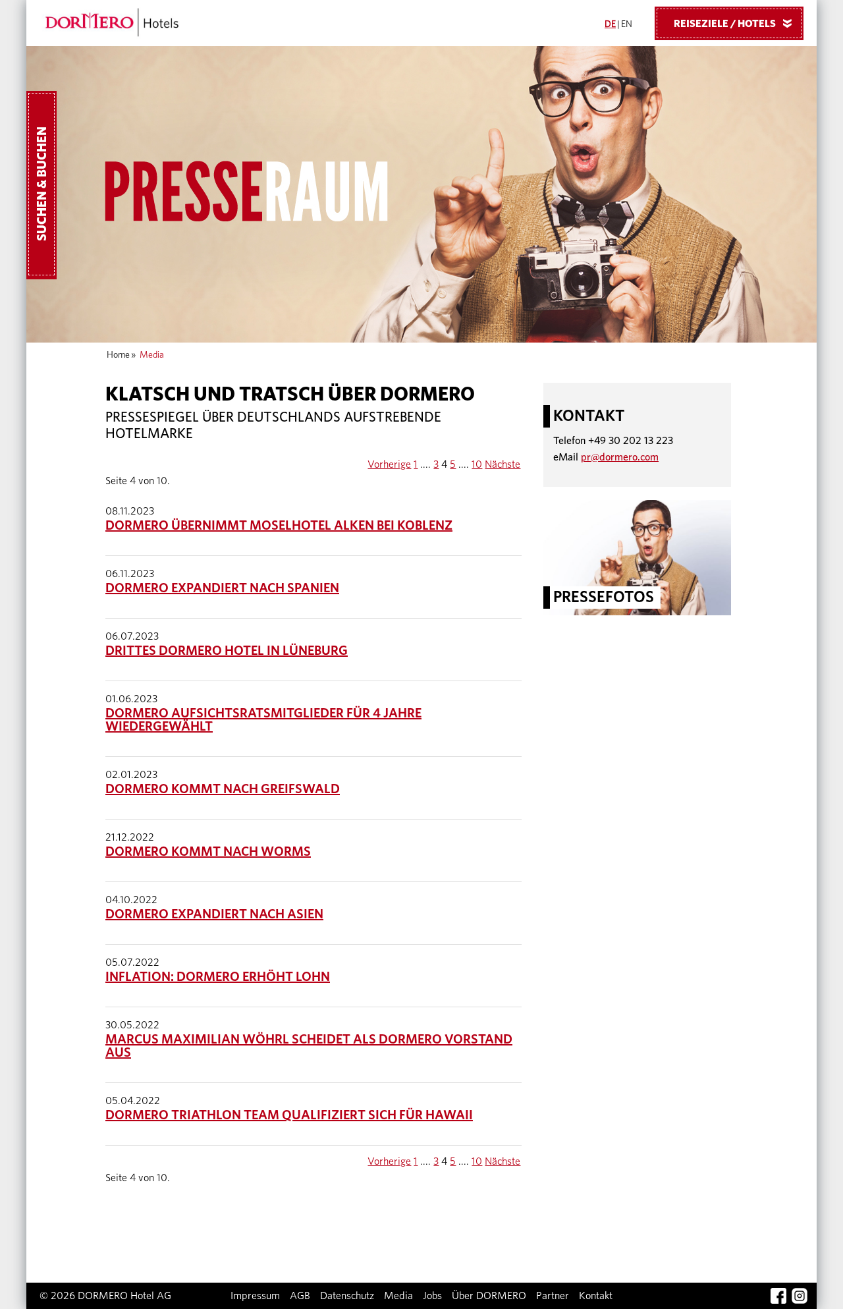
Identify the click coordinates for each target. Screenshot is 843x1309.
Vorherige (389, 464)
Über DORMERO (489, 1296)
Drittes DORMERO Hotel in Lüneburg (226, 650)
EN (626, 24)
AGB (300, 1296)
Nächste (502, 464)
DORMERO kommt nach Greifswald (222, 789)
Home (118, 355)
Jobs (432, 1296)
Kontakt (595, 1296)
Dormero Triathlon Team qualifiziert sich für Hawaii (289, 1115)
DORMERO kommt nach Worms (208, 851)
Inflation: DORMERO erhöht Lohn (217, 977)
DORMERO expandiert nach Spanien (222, 588)
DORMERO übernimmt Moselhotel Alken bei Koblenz (278, 525)
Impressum (255, 1296)
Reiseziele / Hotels (735, 23)
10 (477, 464)
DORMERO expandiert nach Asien (214, 914)
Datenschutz (347, 1296)
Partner (552, 1296)
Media (398, 1296)
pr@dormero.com (620, 457)
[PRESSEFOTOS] (637, 556)
